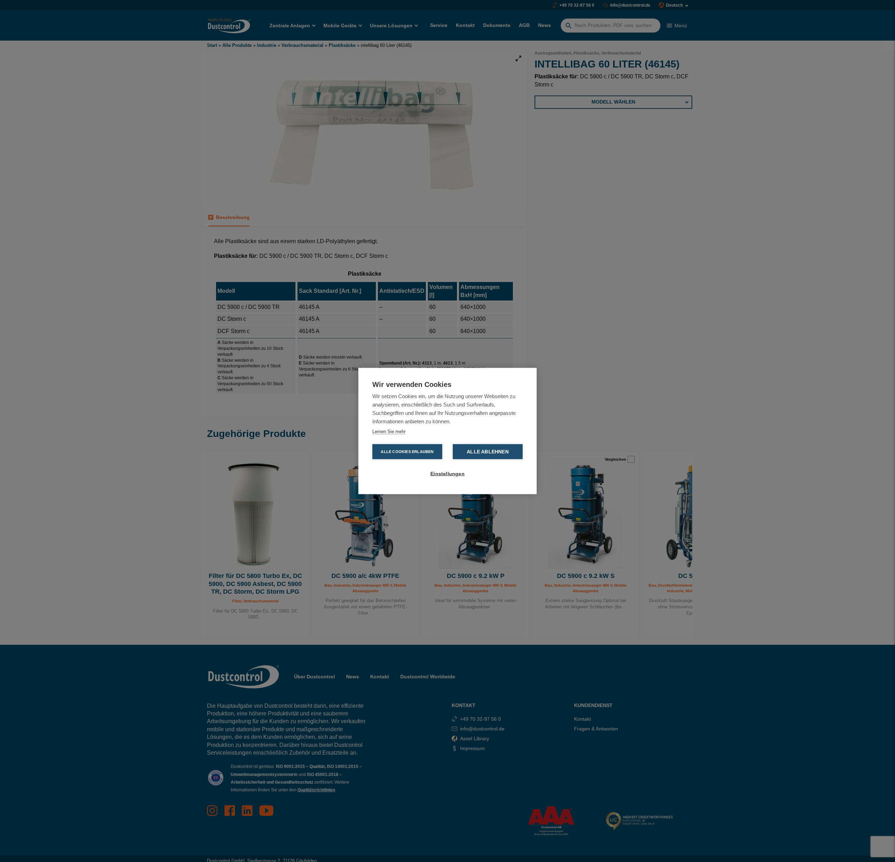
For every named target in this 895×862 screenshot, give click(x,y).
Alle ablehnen (488, 451)
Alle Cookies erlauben (407, 452)
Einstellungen (447, 473)
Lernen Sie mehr (389, 431)
